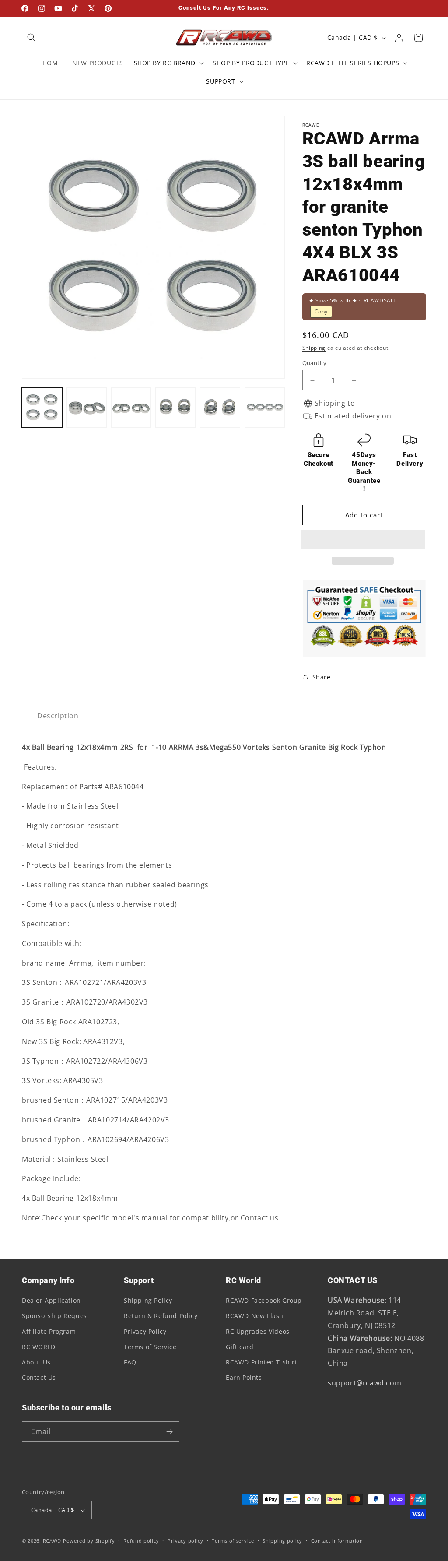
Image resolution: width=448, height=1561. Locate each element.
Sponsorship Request (55, 1315)
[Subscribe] (169, 1431)
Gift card (239, 1347)
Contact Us (39, 1377)
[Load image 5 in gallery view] (220, 407)
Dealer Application (51, 1300)
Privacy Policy (145, 1331)
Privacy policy (185, 1540)
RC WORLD (39, 1347)
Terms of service (233, 1540)
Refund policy (141, 1540)
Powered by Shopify (89, 1540)
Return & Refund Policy (160, 1315)
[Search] (31, 37)
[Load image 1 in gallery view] (42, 407)
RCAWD (52, 1540)
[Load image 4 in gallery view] (175, 407)
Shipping (314, 348)
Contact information (337, 1540)
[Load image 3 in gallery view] (131, 407)
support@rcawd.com (364, 1383)
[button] (364, 540)
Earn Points (244, 1377)
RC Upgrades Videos (258, 1331)
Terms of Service (150, 1347)
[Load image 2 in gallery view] (86, 407)
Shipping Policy (148, 1300)
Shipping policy (282, 1540)
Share (321, 677)
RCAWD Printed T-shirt (262, 1362)
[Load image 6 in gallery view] (265, 407)
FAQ (130, 1362)
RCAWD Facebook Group (264, 1300)
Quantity (314, 363)
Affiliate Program (49, 1331)
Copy (321, 311)
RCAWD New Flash (255, 1315)
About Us (36, 1362)
